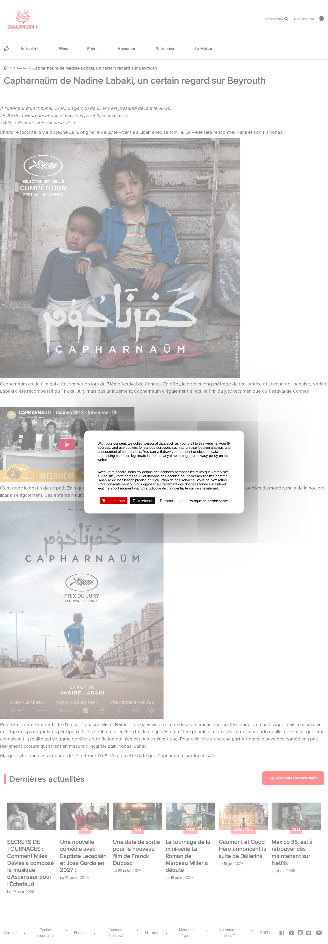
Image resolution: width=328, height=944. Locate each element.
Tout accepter (113, 501)
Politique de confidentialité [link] (208, 501)
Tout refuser (142, 501)
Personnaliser (172, 501)
